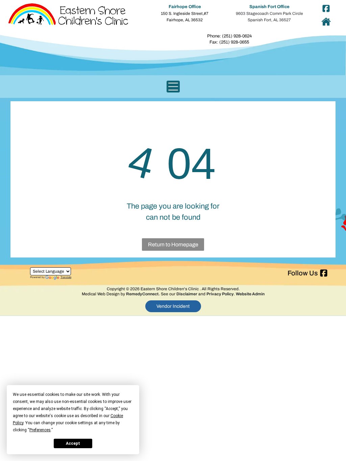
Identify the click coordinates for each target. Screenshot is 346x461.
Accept (73, 443)
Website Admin (250, 294)
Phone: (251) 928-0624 (229, 36)
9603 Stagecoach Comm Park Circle (269, 13)
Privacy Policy (220, 294)
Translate (65, 277)
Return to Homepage (173, 244)
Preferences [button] (40, 430)
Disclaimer (186, 294)
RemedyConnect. (143, 294)
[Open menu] (173, 86)
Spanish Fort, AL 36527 (269, 20)
